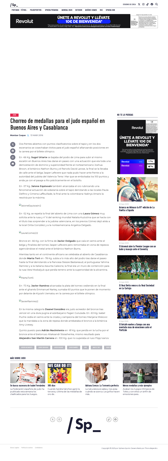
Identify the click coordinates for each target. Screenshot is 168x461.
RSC (101, 10)
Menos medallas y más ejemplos (137, 385)
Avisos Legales (14, 448)
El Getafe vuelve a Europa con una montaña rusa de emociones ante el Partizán (135, 327)
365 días (51, 385)
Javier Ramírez (73, 347)
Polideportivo (35, 10)
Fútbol (23, 10)
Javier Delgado (58, 347)
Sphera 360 (110, 10)
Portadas (15, 10)
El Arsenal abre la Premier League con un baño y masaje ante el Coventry (137, 248)
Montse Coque (18, 135)
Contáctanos (39, 448)
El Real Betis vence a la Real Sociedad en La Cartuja (136, 287)
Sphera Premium (51, 10)
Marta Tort (96, 347)
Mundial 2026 (67, 10)
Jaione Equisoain (43, 347)
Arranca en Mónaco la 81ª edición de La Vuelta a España (136, 209)
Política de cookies (27, 448)
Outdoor (78, 10)
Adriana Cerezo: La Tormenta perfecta (102, 385)
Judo (85, 347)
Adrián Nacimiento (26, 347)
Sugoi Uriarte (110, 347)
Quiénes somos (91, 10)
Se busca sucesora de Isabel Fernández (27, 385)
